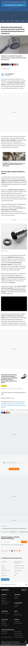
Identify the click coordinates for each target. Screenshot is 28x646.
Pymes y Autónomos (18, 623)
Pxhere (13, 398)
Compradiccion (4, 625)
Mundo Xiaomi (4, 603)
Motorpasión (17, 613)
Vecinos (7, 20)
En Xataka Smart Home (7, 161)
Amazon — (4, 385)
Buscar (26, 584)
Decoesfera (3, 623)
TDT (3, 20)
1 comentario (5, 64)
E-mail (17, 64)
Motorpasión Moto (18, 615)
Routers (16, 573)
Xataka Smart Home (5, 602)
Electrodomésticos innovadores (18, 562)
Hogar (7, 410)
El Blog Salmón (17, 621)
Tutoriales (3, 568)
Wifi (15, 575)
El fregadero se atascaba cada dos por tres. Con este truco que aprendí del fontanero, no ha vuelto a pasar (14, 164)
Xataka (2, 596)
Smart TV (3, 573)
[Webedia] (5, 590)
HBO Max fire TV (13, 531)
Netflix (12, 20)
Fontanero (13, 410)
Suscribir (24, 541)
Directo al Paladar (5, 613)
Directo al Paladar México (6, 637)
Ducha (19, 410)
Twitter (13, 64)
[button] (10, 74)
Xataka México (4, 631)
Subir (23, 589)
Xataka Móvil (4, 598)
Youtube (12, 551)
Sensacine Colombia (18, 635)
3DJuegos (16, 596)
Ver (15, 469)
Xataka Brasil (4, 633)
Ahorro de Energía (5, 570)
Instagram (14, 551)
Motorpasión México (18, 637)
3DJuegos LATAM (17, 631)
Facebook (10, 64)
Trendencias (3, 621)
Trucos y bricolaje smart (19, 568)
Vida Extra (16, 598)
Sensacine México (18, 633)
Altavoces (18, 20)
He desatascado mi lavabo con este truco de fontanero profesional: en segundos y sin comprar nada (14, 528)
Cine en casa (4, 575)
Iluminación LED (17, 570)
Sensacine (16, 604)
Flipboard (15, 64)
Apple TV (23, 20)
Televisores (3, 561)
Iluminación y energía (19, 565)
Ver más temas (5, 579)
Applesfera (3, 600)
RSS (17, 551)
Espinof (15, 606)
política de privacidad (18, 544)
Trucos (24, 410)
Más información (15, 644)
